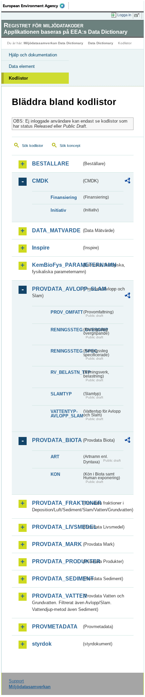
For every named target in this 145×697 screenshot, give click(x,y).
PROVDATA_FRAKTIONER (57, 503)
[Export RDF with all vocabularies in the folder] (127, 181)
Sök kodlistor (32, 146)
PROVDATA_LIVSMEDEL (57, 527)
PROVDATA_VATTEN (57, 596)
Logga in (124, 15)
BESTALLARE (50, 163)
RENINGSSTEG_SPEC (66, 351)
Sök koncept (70, 146)
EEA (36, 5)
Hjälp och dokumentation (33, 54)
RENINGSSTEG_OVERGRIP (66, 329)
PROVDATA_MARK (57, 544)
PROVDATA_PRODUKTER (57, 561)
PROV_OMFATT (66, 312)
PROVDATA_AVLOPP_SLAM (57, 289)
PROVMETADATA (55, 626)
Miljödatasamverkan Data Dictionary (53, 43)
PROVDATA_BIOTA (57, 440)
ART (55, 456)
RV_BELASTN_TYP (66, 372)
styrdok (42, 644)
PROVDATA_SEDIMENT (57, 579)
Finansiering (64, 197)
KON (55, 474)
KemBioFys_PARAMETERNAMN (57, 265)
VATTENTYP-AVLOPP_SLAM (66, 413)
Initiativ (58, 210)
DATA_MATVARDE (56, 230)
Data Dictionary (100, 43)
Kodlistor (18, 78)
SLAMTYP (61, 393)
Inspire (41, 248)
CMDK (40, 181)
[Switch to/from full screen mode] (138, 15)
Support (16, 680)
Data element (22, 66)
